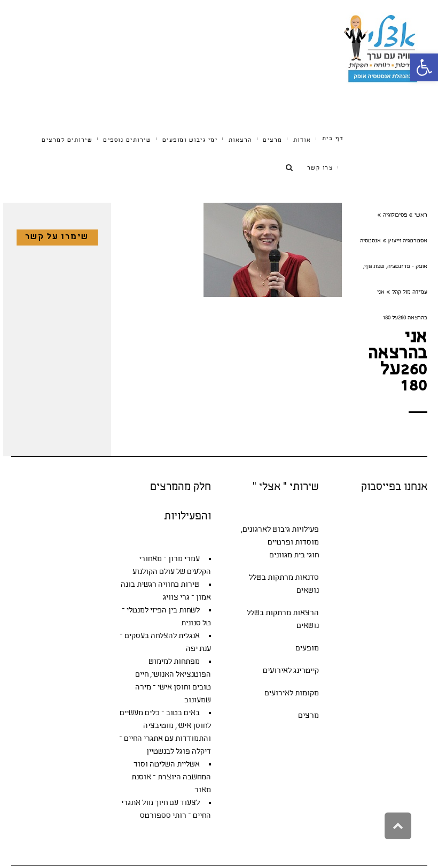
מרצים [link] (308, 716)
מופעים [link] (307, 648)
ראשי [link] (420, 215)
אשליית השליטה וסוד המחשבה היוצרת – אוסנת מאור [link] (171, 777)
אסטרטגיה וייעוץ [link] (407, 241)
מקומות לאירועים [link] (291, 693)
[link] (424, 67)
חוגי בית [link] (306, 555)
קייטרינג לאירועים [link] (291, 671)
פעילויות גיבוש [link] (295, 530)
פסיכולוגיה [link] (395, 215)
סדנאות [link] (307, 578)
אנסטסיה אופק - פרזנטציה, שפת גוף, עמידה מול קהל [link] (393, 266)
